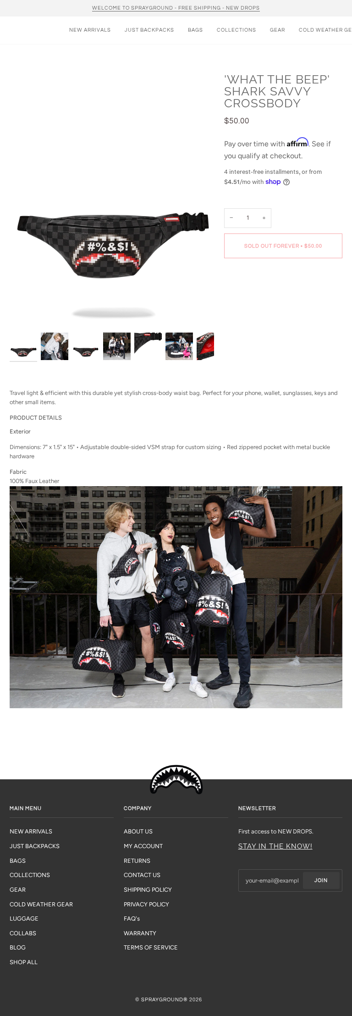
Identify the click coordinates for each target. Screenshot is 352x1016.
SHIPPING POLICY (148, 889)
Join (321, 880)
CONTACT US (142, 875)
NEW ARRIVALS (31, 831)
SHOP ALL (24, 962)
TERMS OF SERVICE (151, 947)
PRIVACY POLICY (146, 904)
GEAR (18, 889)
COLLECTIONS (30, 875)
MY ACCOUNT (143, 846)
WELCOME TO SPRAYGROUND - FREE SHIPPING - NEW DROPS (176, 8)
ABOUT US (138, 831)
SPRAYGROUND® (164, 999)
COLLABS (23, 933)
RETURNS (137, 860)
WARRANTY (140, 933)
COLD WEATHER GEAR (41, 904)
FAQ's (132, 918)
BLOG (18, 947)
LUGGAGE (24, 918)
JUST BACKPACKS (35, 846)
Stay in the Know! (275, 846)
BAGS (18, 860)
